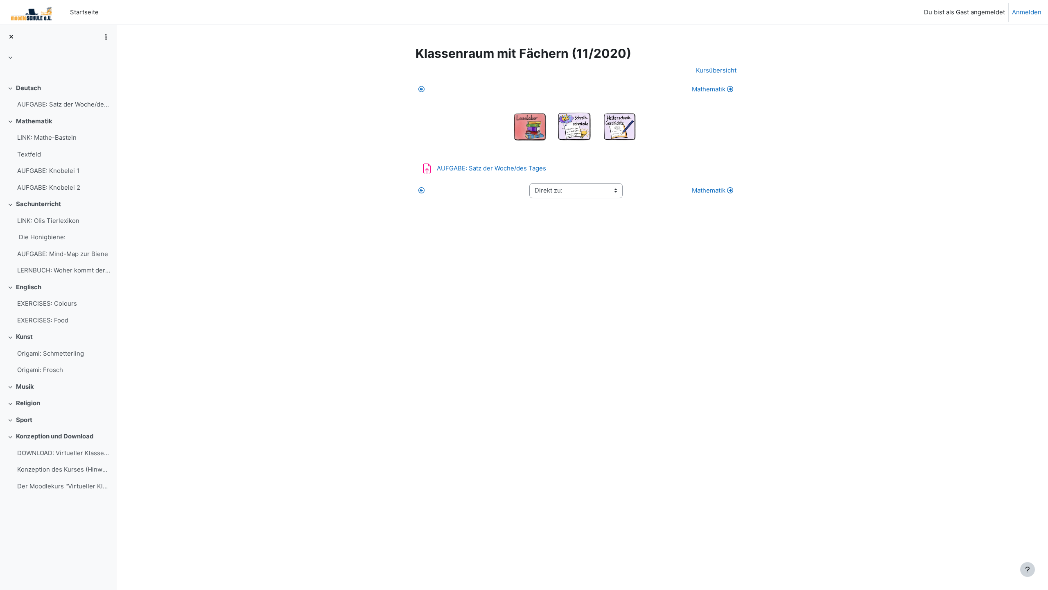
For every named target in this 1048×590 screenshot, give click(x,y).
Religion (28, 403)
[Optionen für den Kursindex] (106, 37)
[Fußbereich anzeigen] (1027, 569)
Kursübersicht (716, 70)
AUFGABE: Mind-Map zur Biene (62, 254)
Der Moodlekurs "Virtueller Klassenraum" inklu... (63, 486)
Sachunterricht (38, 204)
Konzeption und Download (55, 436)
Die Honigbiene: (41, 237)
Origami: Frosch (40, 370)
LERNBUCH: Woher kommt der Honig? (63, 270)
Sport (24, 420)
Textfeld (29, 154)
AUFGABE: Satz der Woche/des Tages (63, 104)
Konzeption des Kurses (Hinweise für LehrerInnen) (63, 469)
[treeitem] (58, 66)
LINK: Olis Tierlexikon (48, 221)
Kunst (24, 336)
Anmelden (1026, 12)
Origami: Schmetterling (50, 353)
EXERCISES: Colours (47, 303)
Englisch (28, 287)
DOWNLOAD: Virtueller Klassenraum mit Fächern (63, 453)
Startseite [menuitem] (84, 12)
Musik (25, 386)
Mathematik (34, 121)
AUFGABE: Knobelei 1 (48, 171)
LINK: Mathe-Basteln (47, 137)
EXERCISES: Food (42, 320)
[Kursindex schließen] (11, 37)
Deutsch (28, 88)
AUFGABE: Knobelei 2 (48, 187)
